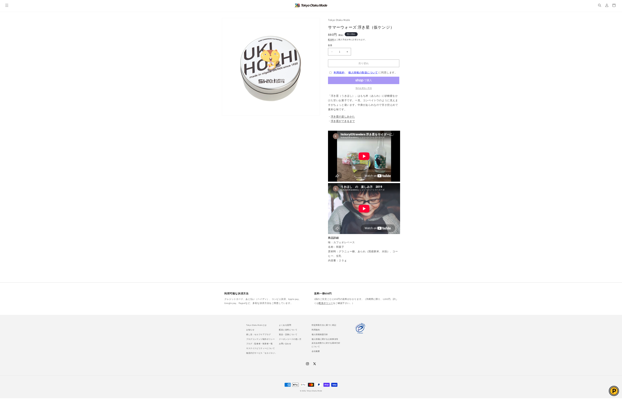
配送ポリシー (326, 303)
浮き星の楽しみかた (343, 116)
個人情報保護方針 (320, 334)
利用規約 (339, 72)
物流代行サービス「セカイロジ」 (261, 353)
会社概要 (316, 351)
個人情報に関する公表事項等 (325, 339)
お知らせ (250, 329)
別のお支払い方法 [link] (364, 88)
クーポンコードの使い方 (290, 339)
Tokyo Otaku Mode (314, 391)
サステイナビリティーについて (260, 348)
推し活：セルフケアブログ (258, 334)
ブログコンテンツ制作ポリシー (260, 339)
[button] (6, 5)
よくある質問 (285, 325)
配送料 (331, 39)
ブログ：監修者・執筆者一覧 (259, 343)
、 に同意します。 (365, 72)
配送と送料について (288, 329)
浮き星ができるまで (343, 121)
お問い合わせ (285, 343)
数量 (330, 45)
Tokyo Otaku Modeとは (256, 325)
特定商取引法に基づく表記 (324, 325)
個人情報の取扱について (363, 72)
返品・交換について (288, 334)
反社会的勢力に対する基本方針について (326, 345)
